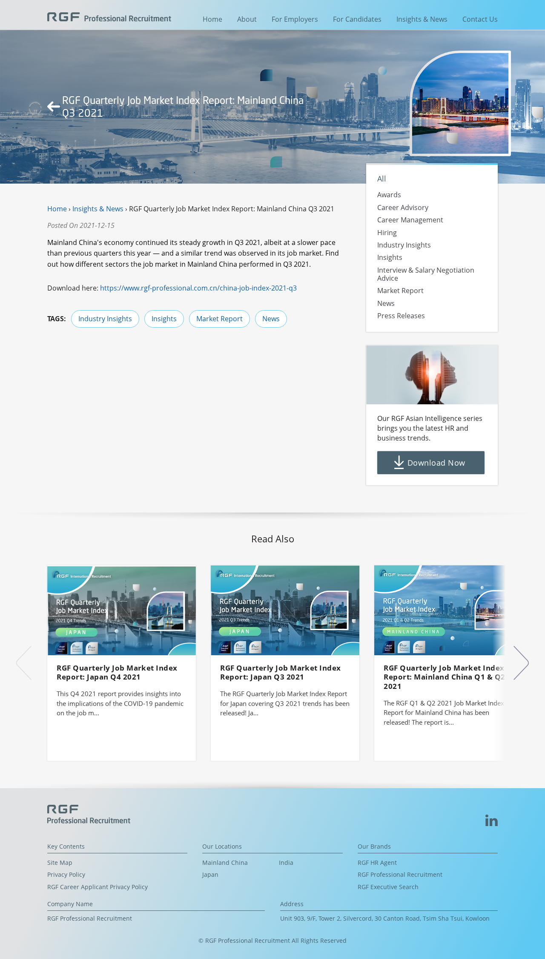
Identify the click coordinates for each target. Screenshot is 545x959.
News (271, 318)
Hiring (387, 232)
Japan (210, 874)
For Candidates (357, 19)
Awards (389, 195)
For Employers (295, 19)
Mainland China (225, 862)
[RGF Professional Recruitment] (109, 16)
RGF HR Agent (377, 862)
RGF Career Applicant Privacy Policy (97, 887)
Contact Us (480, 19)
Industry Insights (105, 318)
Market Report (219, 318)
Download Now (436, 463)
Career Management (410, 220)
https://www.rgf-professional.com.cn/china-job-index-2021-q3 (198, 288)
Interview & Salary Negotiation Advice (425, 274)
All (381, 178)
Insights (164, 318)
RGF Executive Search (388, 887)
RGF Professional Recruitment (400, 874)
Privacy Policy (66, 874)
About (247, 19)
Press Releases (401, 315)
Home (212, 19)
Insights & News (421, 19)
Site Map (59, 862)
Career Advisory (402, 207)
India (286, 862)
